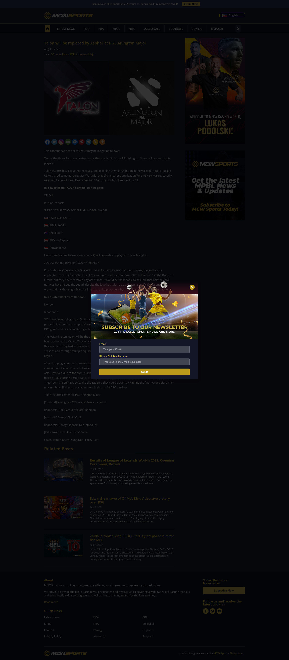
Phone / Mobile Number (113, 356)
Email (102, 344)
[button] (192, 287)
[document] (144, 330)
